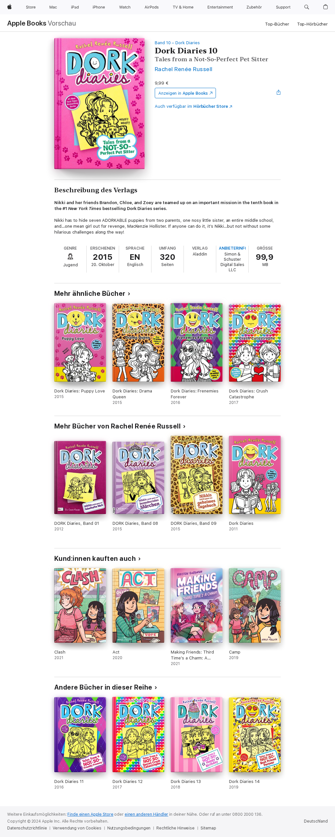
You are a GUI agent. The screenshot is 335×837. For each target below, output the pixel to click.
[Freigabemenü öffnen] (279, 93)
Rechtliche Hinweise (175, 828)
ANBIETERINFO (233, 248)
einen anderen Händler (146, 814)
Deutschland (316, 821)
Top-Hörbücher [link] (312, 24)
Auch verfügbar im (191, 106)
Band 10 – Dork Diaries (177, 42)
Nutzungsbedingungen (129, 828)
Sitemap (208, 828)
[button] (307, 7)
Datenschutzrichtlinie (27, 828)
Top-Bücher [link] (277, 24)
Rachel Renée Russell (184, 69)
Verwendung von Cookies (77, 828)
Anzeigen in (183, 93)
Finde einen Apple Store (90, 814)
